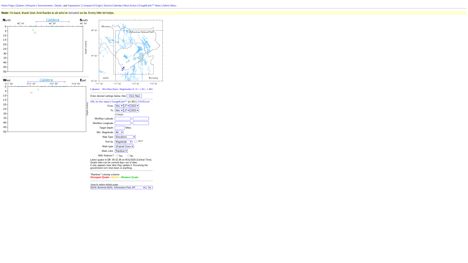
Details (58, 5)
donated (74, 12)
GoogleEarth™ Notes (150, 5)
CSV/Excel (143, 101)
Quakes (20, 5)
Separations (74, 5)
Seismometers (45, 5)
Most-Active (130, 5)
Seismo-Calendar (113, 5)
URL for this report (100, 101)
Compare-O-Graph (92, 5)
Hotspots (31, 5)
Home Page (7, 5)
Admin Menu (169, 5)
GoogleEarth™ (119, 101)
